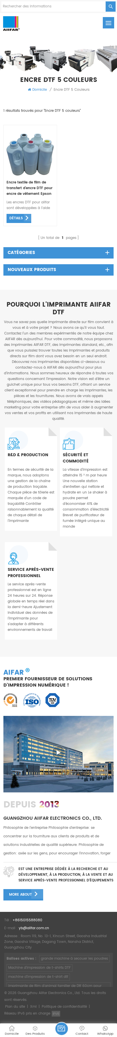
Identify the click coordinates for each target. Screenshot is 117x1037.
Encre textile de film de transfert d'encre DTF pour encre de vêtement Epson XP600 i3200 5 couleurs (30, 188)
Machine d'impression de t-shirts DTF (39, 967)
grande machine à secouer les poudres (74, 958)
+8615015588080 (27, 920)
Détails (16, 218)
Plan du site (15, 1006)
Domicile (39, 89)
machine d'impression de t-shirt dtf (38, 977)
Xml (33, 1006)
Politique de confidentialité (64, 1006)
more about (20, 894)
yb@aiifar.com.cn (34, 928)
